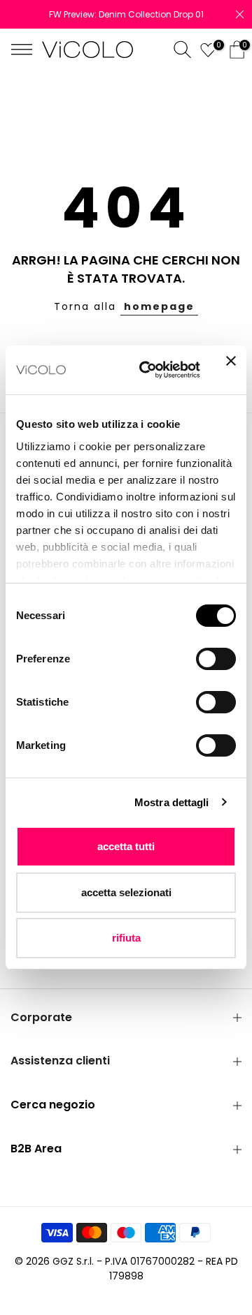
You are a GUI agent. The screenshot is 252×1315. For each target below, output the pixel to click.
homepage (159, 306)
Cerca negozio (52, 1105)
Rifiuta (126, 938)
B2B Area (36, 1149)
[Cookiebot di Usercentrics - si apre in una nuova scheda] (147, 370)
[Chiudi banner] (231, 370)
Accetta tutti (126, 846)
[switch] (216, 659)
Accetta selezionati (126, 892)
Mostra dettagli (171, 802)
